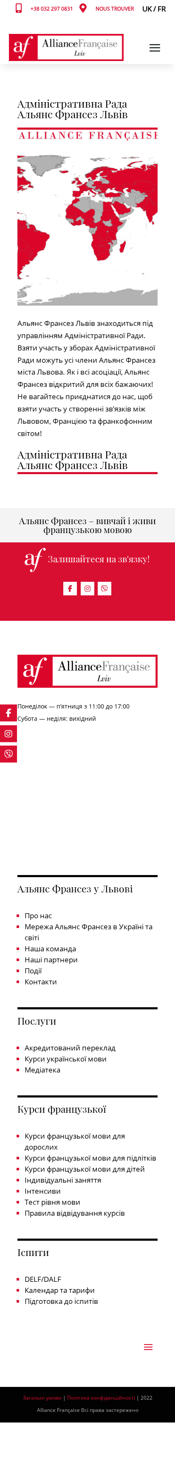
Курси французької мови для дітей (85, 1169)
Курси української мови (66, 1059)
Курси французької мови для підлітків (90, 1158)
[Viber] (104, 588)
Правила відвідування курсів (75, 1213)
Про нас (38, 915)
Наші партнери (51, 959)
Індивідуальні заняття (63, 1180)
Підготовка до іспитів (61, 1301)
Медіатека (42, 1070)
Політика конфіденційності (101, 1397)
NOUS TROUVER (115, 8)
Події (33, 970)
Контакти (41, 981)
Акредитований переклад (70, 1048)
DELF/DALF (43, 1279)
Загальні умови (42, 1397)
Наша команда (50, 948)
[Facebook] (70, 588)
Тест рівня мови (52, 1202)
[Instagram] (87, 588)
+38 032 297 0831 (52, 8)
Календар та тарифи (60, 1290)
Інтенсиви (43, 1191)
